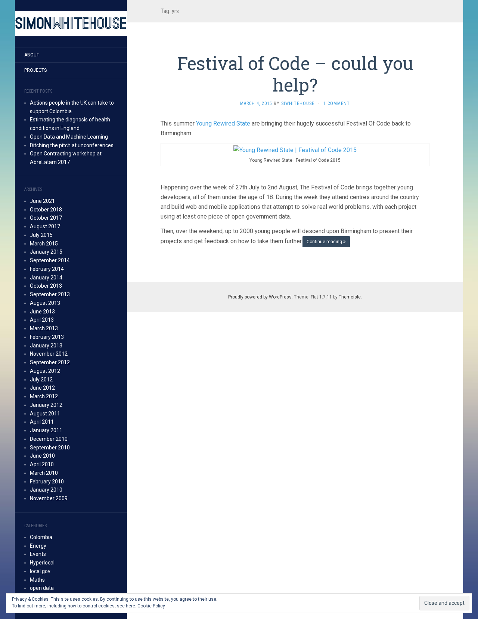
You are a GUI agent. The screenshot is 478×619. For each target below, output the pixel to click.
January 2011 (46, 430)
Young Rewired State (224, 123)
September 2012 (50, 362)
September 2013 (50, 294)
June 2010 (42, 456)
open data (42, 588)
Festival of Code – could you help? (295, 73)
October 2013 (46, 286)
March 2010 (44, 473)
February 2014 (47, 269)
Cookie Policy (151, 606)
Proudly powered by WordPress (260, 297)
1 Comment (336, 103)
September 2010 (50, 448)
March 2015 (44, 244)
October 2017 (46, 218)
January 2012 (46, 405)
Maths (37, 580)
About (31, 55)
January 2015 (46, 252)
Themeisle (350, 297)
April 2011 (42, 422)
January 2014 (46, 278)
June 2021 (42, 201)
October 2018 (46, 210)
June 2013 (42, 312)
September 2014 (50, 260)
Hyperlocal (42, 563)
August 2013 (45, 303)
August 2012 (45, 371)
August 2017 (45, 226)
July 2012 (41, 380)
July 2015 (41, 235)
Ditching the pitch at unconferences (72, 145)
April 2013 (42, 320)
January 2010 (46, 490)
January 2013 (46, 346)
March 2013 (44, 328)
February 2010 (47, 482)
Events (38, 554)
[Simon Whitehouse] (71, 23)
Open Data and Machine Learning (69, 137)
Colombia (41, 537)
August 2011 (45, 414)
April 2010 (42, 464)
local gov (40, 571)
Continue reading (325, 241)
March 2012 (44, 396)
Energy (38, 546)
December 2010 (49, 439)
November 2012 (49, 354)
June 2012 (42, 388)
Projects (35, 70)
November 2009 (49, 498)
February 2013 (47, 337)
